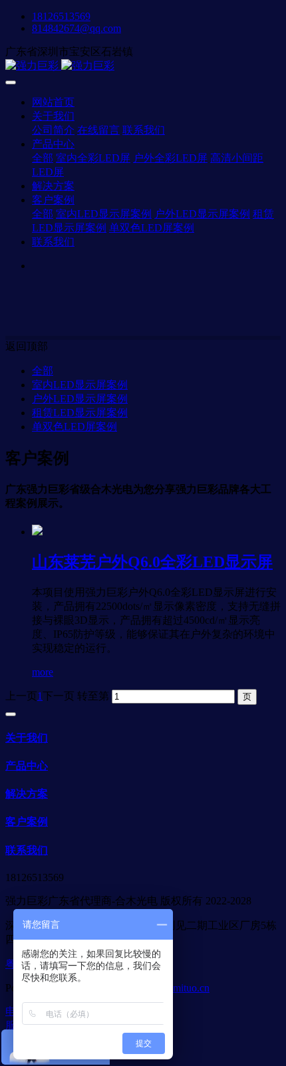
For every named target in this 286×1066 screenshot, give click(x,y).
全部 (42, 158)
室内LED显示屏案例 (80, 384)
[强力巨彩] (143, 66)
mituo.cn (191, 988)
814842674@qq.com (76, 28)
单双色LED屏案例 (74, 426)
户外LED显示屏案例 (80, 398)
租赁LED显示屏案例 (80, 412)
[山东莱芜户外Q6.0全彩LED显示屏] (37, 531)
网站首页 (53, 102)
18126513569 (61, 16)
